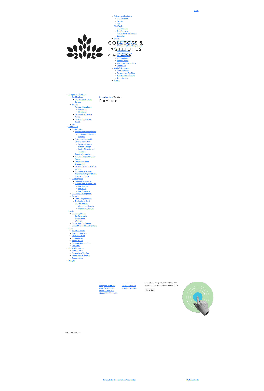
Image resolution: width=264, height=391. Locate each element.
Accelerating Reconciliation (85, 132)
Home (101, 97)
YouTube (133, 288)
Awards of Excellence (83, 107)
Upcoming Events (124, 41)
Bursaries (121, 36)
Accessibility (131, 380)
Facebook (125, 286)
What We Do (119, 26)
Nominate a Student (86, 208)
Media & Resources (121, 68)
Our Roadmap (122, 58)
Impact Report (122, 61)
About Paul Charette (86, 206)
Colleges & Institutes (107, 286)
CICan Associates (123, 56)
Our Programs (122, 31)
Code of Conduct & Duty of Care (129, 46)
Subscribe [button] (150, 290)
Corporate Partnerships (126, 63)
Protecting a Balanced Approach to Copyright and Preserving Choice (85, 173)
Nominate (82, 112)
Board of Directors (124, 53)
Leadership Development (127, 33)
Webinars (78, 221)
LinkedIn (132, 286)
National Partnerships (83, 181)
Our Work (82, 189)
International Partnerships (85, 184)
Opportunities (122, 78)
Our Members (122, 18)
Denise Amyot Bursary (83, 198)
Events (116, 38)
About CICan (104, 293)
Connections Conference (126, 43)
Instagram (126, 288)
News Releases (123, 70)
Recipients (82, 109)
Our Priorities (122, 28)
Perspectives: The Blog (126, 73)
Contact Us (121, 66)
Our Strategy (83, 186)
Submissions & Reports (126, 75)
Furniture (109, 97)
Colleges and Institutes (123, 16)
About (116, 48)
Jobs (118, 23)
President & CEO (123, 51)
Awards (120, 21)
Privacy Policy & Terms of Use (114, 380)
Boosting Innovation (83, 154)
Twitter (189, 380)
